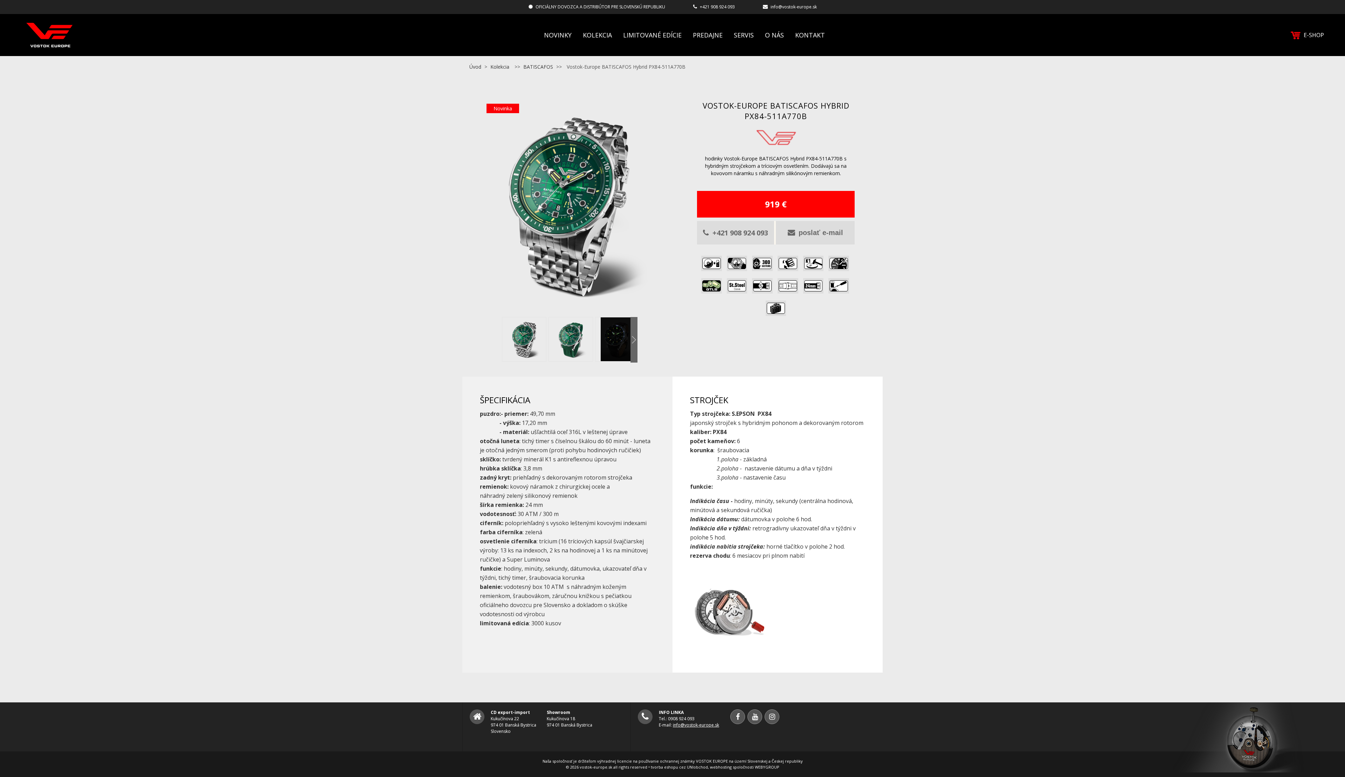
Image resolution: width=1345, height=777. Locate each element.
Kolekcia (597, 35)
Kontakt (810, 35)
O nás (774, 35)
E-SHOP (1314, 35)
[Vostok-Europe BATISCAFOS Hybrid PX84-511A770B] (569, 309)
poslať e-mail (821, 232)
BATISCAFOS (538, 66)
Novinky (558, 35)
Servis (744, 35)
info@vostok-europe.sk (794, 7)
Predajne (708, 35)
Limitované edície (652, 35)
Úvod (475, 66)
